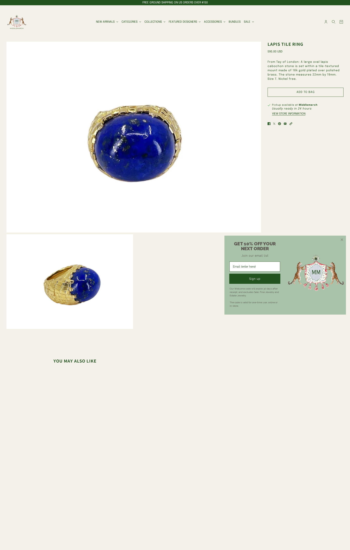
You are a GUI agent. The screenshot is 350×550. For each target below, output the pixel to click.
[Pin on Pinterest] (279, 123)
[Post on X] (274, 124)
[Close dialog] (341, 239)
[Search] (333, 22)
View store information (288, 113)
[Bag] (341, 22)
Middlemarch (308, 105)
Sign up (254, 278)
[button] (291, 123)
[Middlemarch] (16, 22)
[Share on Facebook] (269, 123)
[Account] (326, 22)
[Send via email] (285, 123)
